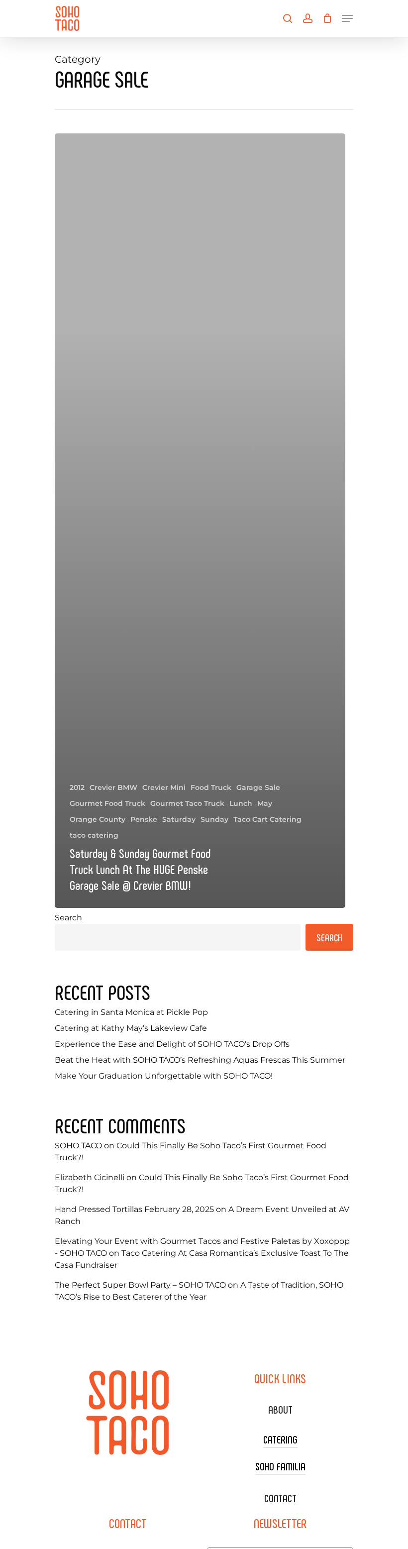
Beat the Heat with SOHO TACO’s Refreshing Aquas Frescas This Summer (200, 1060)
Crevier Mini (164, 787)
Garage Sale (258, 787)
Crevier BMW (113, 787)
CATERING (280, 1439)
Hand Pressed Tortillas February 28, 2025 (134, 1209)
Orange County (97, 819)
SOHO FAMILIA (280, 1465)
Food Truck (211, 787)
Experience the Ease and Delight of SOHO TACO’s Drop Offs (172, 1044)
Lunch (240, 803)
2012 (77, 787)
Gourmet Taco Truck (187, 803)
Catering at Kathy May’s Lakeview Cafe (131, 1028)
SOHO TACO (78, 1145)
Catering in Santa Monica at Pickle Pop (131, 1012)
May (264, 803)
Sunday (214, 819)
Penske (143, 819)
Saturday (179, 819)
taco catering (94, 835)
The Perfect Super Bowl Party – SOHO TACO (140, 1285)
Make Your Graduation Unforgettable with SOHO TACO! (164, 1076)
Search (68, 917)
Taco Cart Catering (267, 819)
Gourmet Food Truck (107, 803)
